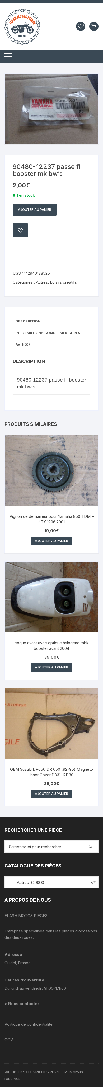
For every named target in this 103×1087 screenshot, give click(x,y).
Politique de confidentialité (28, 1024)
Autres (42, 282)
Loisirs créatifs (63, 282)
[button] (89, 83)
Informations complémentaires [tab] (48, 333)
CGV (8, 1039)
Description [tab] (28, 321)
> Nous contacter (22, 1003)
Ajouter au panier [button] (51, 541)
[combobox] (51, 882)
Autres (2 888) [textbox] (50, 882)
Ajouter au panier (34, 210)
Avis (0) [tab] (23, 344)
